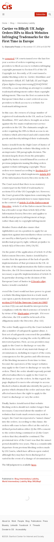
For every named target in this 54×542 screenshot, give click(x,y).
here (33, 464)
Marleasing (23, 313)
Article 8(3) (45, 174)
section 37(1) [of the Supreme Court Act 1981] (24, 302)
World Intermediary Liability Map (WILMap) (21, 481)
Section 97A (42, 170)
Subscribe (40, 14)
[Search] (50, 14)
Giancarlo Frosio (12, 47)
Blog (17, 479)
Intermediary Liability (29, 479)
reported (9, 58)
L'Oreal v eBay (38, 281)
